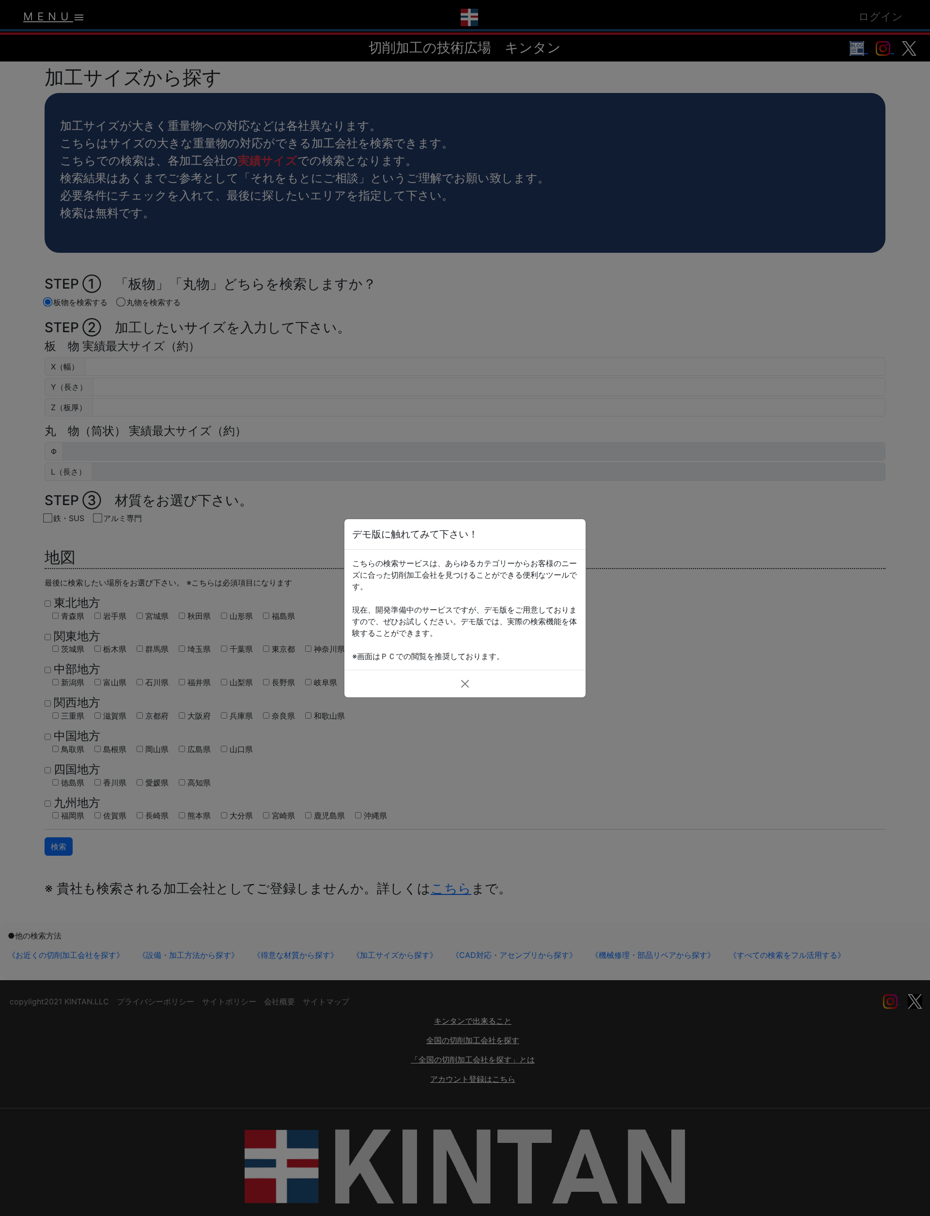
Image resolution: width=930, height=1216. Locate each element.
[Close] (465, 684)
